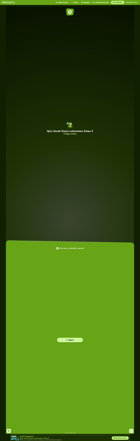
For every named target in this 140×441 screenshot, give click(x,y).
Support (87, 2)
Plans (76, 2)
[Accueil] (8, 2)
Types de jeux (63, 2)
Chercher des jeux (102, 2)
